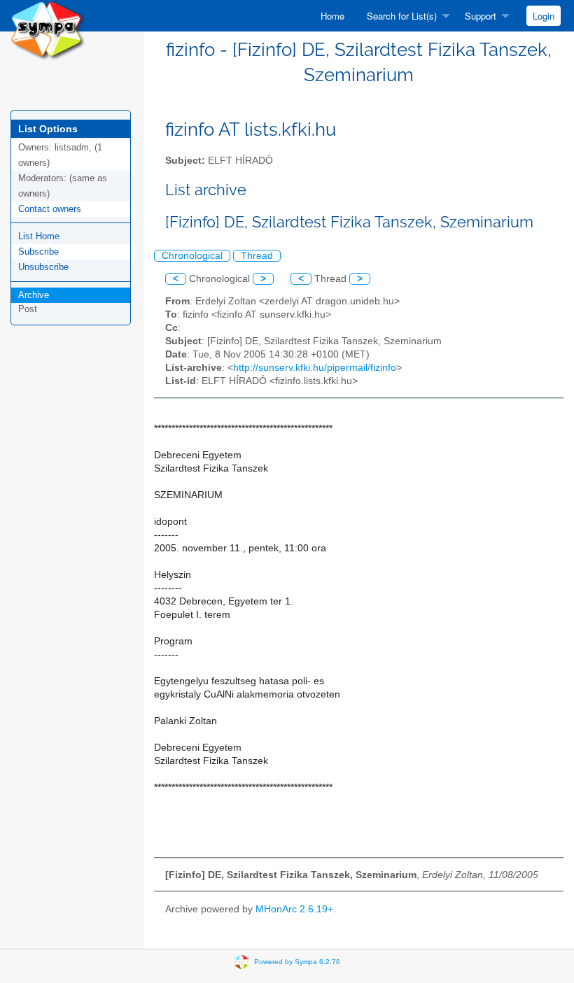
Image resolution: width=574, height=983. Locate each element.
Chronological (192, 255)
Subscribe (38, 251)
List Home (38, 236)
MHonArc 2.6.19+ (294, 909)
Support (480, 15)
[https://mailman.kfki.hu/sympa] (47, 29)
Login (543, 15)
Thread (257, 255)
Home (332, 15)
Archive (33, 295)
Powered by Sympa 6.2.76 (297, 962)
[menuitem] (332, 15)
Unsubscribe (43, 267)
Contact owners (49, 209)
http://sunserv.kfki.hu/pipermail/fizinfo (314, 367)
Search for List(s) (402, 15)
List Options (48, 128)
